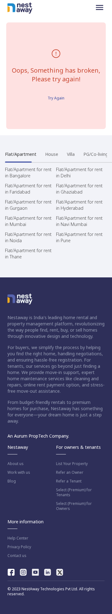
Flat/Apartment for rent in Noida (28, 237)
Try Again (56, 98)
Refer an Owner (69, 472)
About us (15, 463)
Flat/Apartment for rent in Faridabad (28, 189)
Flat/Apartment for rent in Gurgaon (28, 205)
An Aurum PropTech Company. (38, 436)
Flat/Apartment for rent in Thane (28, 253)
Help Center (17, 538)
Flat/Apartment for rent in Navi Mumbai (79, 221)
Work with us (18, 472)
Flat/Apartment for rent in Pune (79, 237)
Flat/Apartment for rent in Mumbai (28, 221)
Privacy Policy (19, 546)
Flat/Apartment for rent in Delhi (79, 172)
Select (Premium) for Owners (74, 506)
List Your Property (72, 463)
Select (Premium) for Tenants (74, 492)
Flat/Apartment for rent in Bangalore (28, 172)
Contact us (16, 555)
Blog (11, 481)
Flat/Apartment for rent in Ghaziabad (79, 189)
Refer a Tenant (69, 481)
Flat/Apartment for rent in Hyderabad (79, 205)
